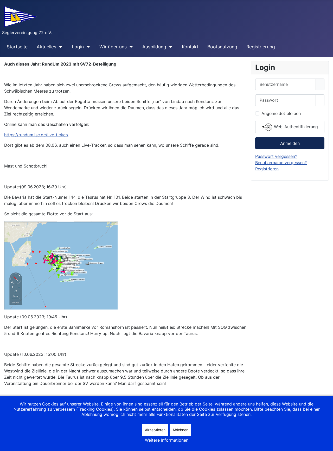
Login (78, 46)
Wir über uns (113, 46)
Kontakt (190, 46)
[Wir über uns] (130, 46)
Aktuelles (46, 46)
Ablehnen (180, 430)
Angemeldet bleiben (281, 113)
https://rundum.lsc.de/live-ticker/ (36, 134)
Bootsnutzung (222, 46)
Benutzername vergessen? (281, 162)
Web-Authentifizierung (295, 126)
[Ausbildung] (169, 46)
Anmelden (290, 143)
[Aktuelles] (59, 46)
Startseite (17, 46)
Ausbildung (154, 46)
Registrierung (260, 46)
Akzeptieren (155, 430)
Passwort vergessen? (276, 156)
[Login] (87, 46)
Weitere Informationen (166, 440)
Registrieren (267, 168)
